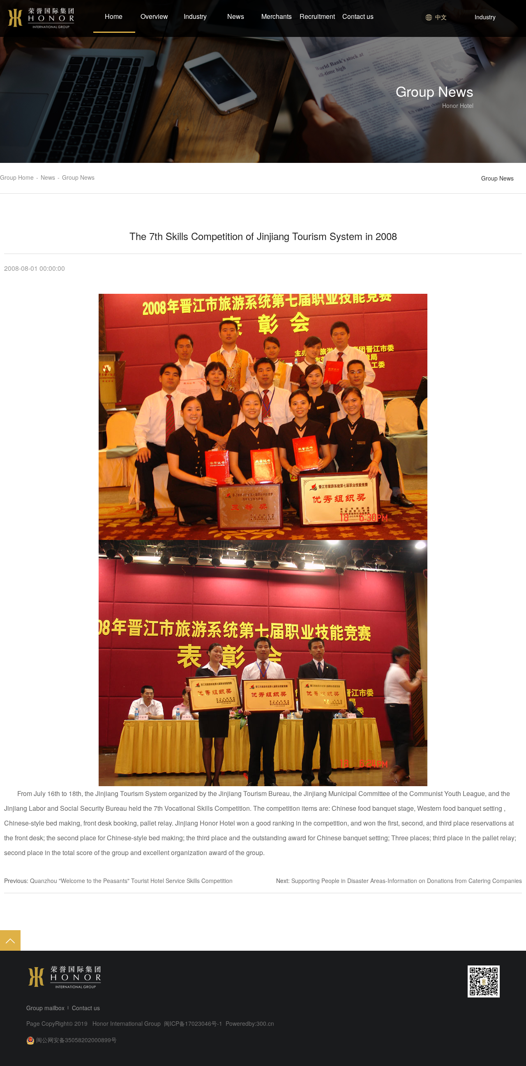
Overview (154, 16)
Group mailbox (45, 1008)
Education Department (487, 65)
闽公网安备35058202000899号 (76, 1040)
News (235, 16)
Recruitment (317, 16)
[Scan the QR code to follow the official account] (484, 981)
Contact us (358, 16)
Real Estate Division (484, 50)
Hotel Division (476, 35)
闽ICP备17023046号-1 (194, 1023)
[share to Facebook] (428, 981)
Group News (497, 178)
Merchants (276, 16)
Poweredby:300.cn (250, 1023)
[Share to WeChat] (412, 981)
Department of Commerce (492, 80)
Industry (195, 16)
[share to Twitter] (444, 981)
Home (113, 16)
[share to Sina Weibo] (397, 981)
